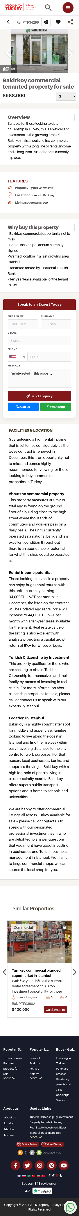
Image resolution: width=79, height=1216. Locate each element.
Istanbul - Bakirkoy (42, 195)
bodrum (9, 1135)
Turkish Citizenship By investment (51, 1117)
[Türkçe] (43, 1175)
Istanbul (35, 1058)
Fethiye (34, 1068)
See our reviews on (39, 1183)
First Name (16, 316)
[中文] (34, 1175)
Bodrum (35, 1063)
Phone (12, 349)
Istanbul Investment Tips (45, 1132)
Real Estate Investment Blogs (48, 1127)
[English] (19, 1175)
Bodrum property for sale (10, 1069)
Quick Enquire (55, 1009)
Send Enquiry (41, 396)
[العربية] (29, 1175)
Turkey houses (12, 1058)
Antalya (34, 1074)
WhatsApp (57, 406)
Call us (25, 406)
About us (10, 1117)
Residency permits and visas (63, 1084)
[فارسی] (38, 1175)
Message (14, 365)
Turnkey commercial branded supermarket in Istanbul (36, 973)
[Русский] (24, 1175)
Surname (47, 316)
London (9, 1123)
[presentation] (4, 972)
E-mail (12, 332)
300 (45, 202)
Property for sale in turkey (46, 1122)
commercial (46, 187)
